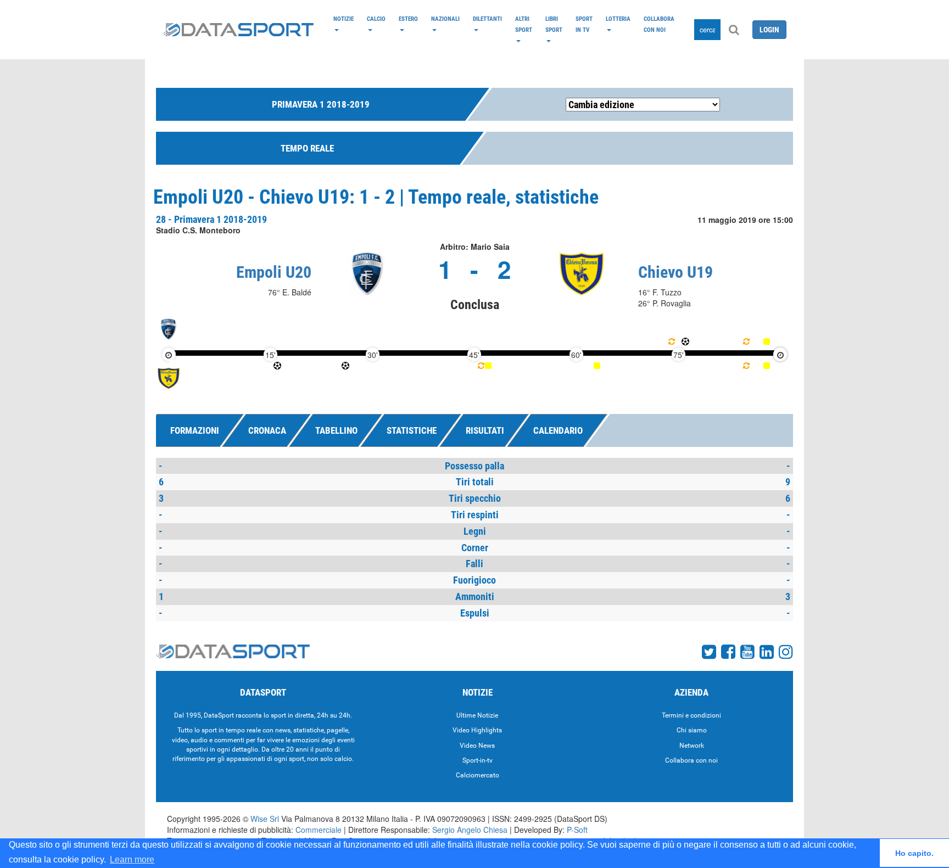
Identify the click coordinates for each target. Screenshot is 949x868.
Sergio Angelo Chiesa (469, 829)
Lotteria (618, 19)
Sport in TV (584, 24)
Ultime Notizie (477, 715)
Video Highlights (477, 730)
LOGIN (769, 29)
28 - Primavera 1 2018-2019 (211, 219)
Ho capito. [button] (914, 853)
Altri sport (523, 24)
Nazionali (445, 19)
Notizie (343, 19)
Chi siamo (692, 730)
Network (691, 745)
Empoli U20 (273, 272)
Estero (408, 19)
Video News (477, 745)
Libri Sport (553, 24)
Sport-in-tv (477, 760)
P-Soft (577, 829)
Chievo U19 (675, 272)
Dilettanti (487, 19)
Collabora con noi (659, 24)
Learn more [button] (132, 859)
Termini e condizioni (691, 715)
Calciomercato (477, 775)
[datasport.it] (238, 29)
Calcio (376, 19)
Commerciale (318, 829)
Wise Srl (264, 818)
